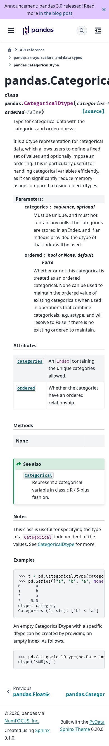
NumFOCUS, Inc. (21, 721)
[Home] (10, 50)
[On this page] (98, 30)
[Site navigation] (10, 30)
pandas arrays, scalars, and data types (48, 57)
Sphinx (42, 730)
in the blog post (55, 13)
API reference (32, 49)
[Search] (82, 30)
